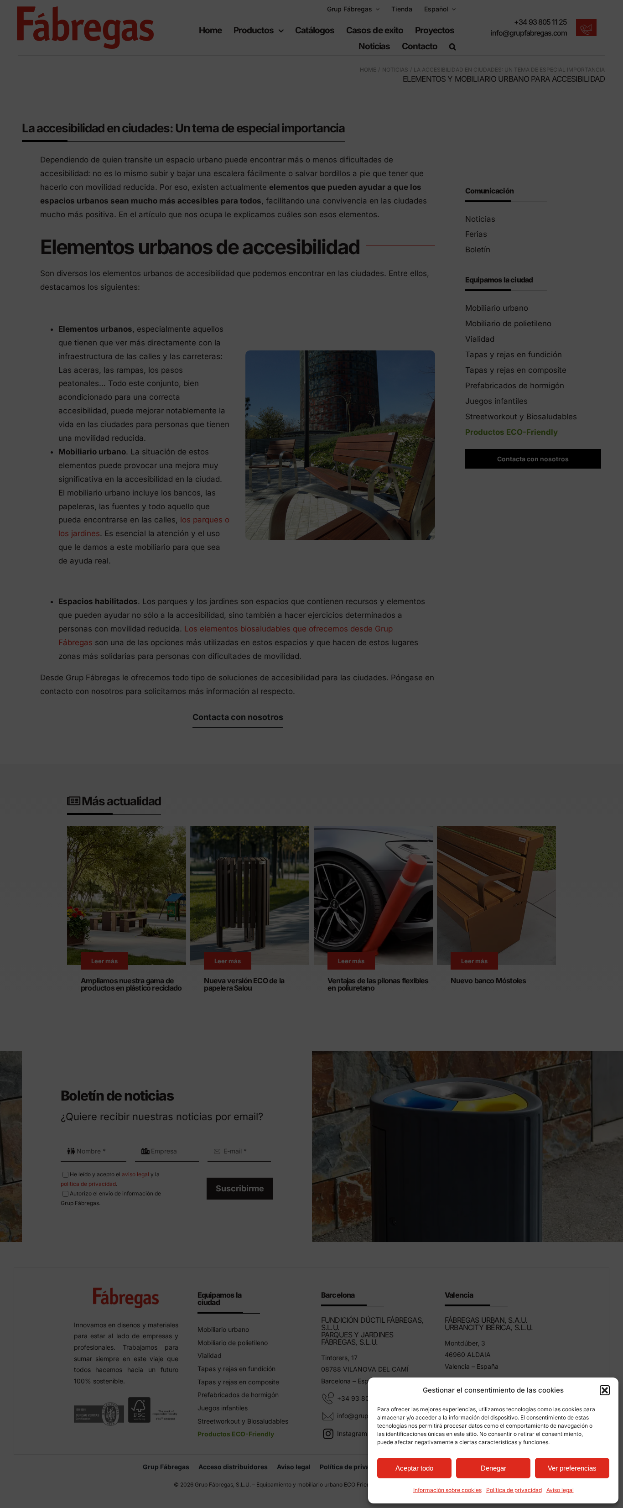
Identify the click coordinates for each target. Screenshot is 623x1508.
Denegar (493, 1468)
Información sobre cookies (447, 1490)
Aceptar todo (414, 1468)
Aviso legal (560, 1490)
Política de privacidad (514, 1490)
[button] (604, 1390)
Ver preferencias (572, 1468)
